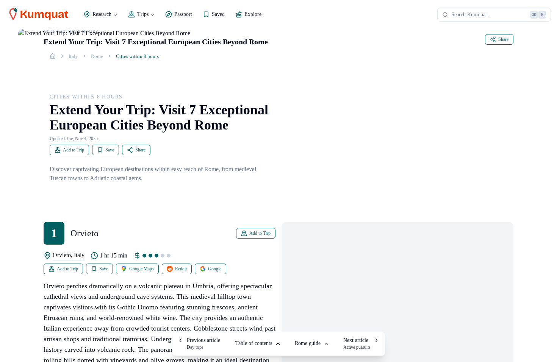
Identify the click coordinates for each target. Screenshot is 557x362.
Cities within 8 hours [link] (137, 56)
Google (214, 269)
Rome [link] (97, 56)
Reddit (181, 269)
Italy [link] (73, 56)
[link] (53, 56)
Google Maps (141, 269)
